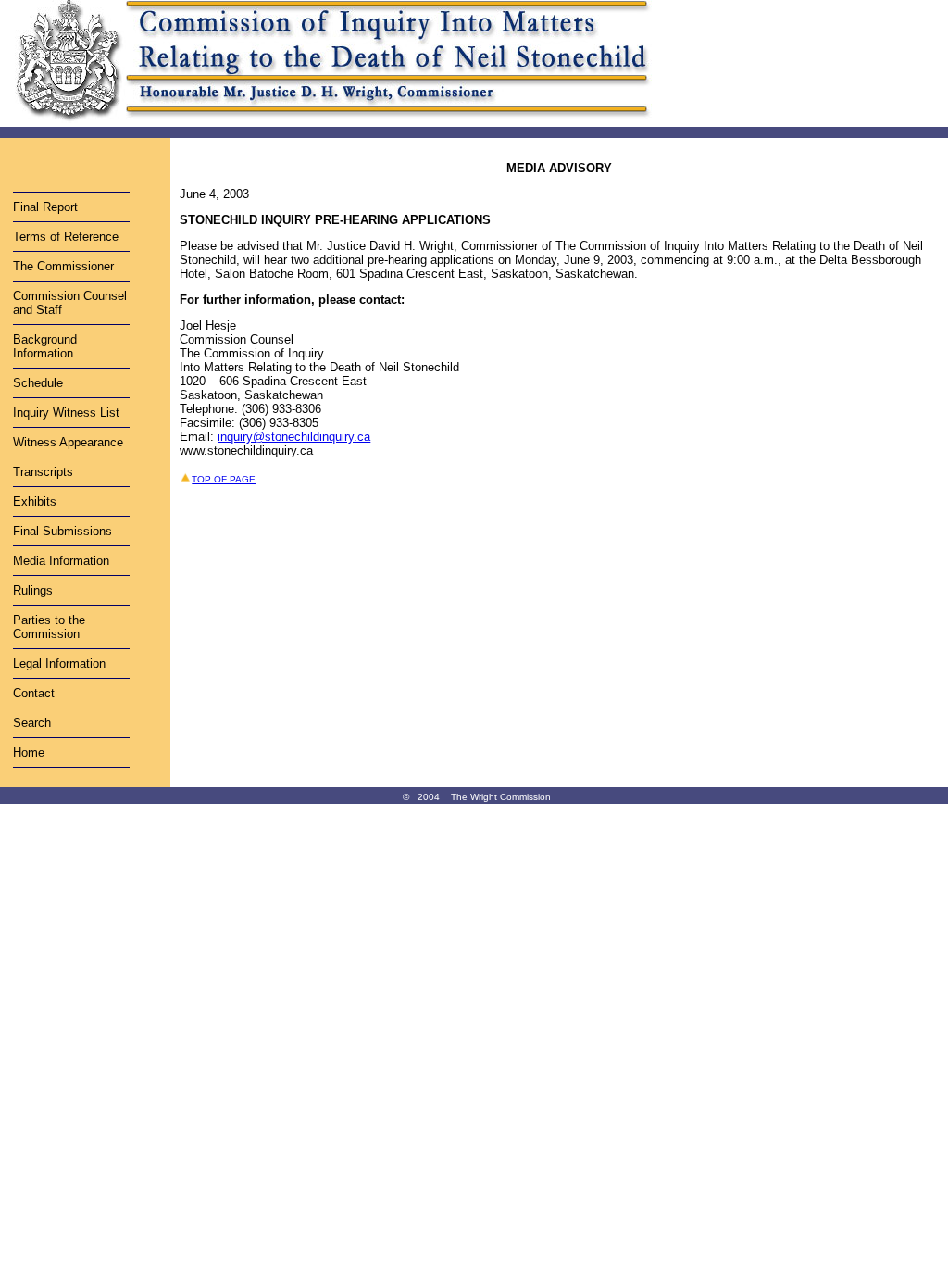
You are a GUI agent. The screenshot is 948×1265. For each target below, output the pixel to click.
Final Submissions (62, 531)
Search (32, 723)
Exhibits (34, 501)
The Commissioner (63, 266)
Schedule (38, 383)
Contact (34, 693)
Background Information (45, 346)
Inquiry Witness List (66, 413)
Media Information (61, 561)
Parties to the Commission (49, 627)
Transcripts (43, 472)
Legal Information (59, 663)
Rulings (33, 590)
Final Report (45, 207)
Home (28, 752)
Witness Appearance (68, 442)
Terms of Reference (65, 237)
